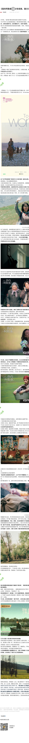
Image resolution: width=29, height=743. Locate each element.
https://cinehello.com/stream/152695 (10, 711)
